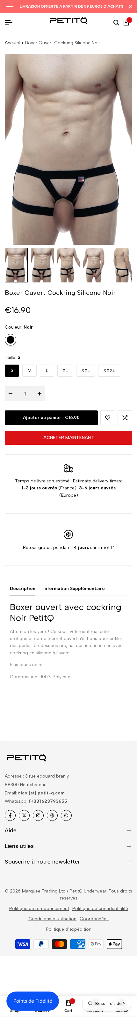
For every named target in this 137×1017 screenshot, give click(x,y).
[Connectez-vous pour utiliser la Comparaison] (124, 417)
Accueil (12, 43)
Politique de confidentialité (100, 908)
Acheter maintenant (68, 437)
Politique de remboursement (39, 908)
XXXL (109, 370)
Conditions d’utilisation (52, 918)
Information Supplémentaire (74, 588)
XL (65, 370)
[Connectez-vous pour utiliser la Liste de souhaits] (107, 417)
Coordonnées (94, 918)
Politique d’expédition (68, 929)
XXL (85, 370)
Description (22, 588)
